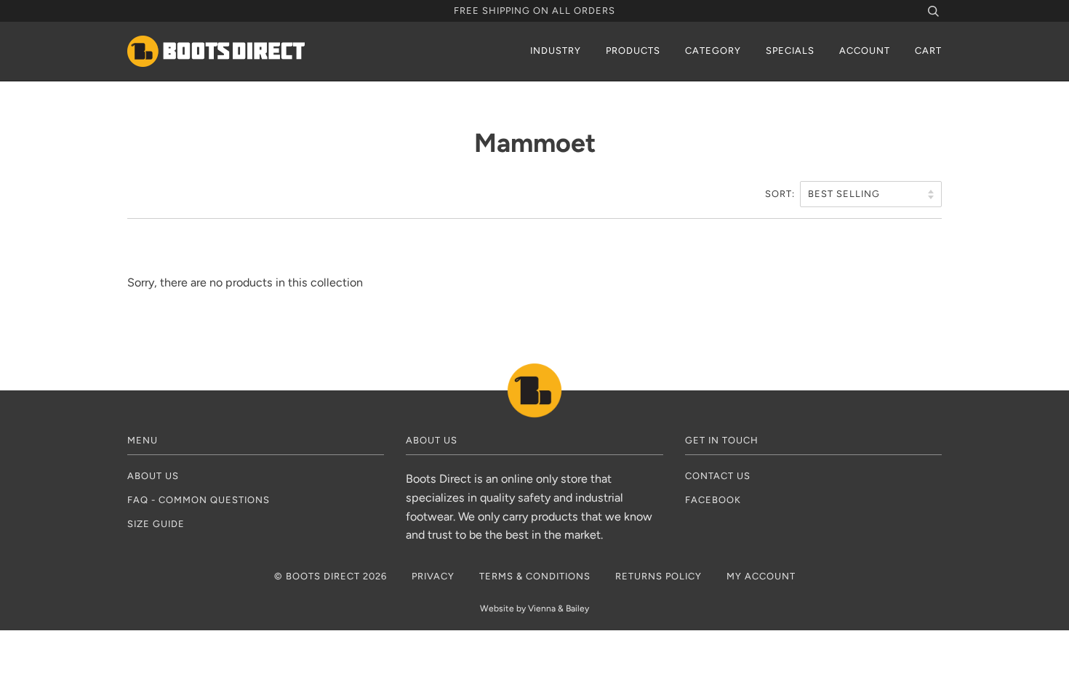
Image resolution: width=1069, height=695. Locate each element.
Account (864, 50)
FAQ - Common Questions (198, 499)
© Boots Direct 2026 (330, 576)
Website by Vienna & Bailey (534, 608)
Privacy (433, 576)
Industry (555, 50)
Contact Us (717, 475)
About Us (153, 475)
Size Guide (156, 523)
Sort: (781, 193)
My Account (761, 576)
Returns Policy (658, 576)
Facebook (713, 499)
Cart (928, 50)
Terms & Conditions (534, 576)
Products (633, 50)
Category (713, 50)
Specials (790, 50)
